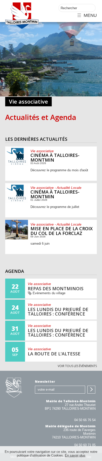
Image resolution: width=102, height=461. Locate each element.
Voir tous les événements (77, 366)
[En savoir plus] (51, 163)
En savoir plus (75, 455)
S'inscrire (91, 390)
